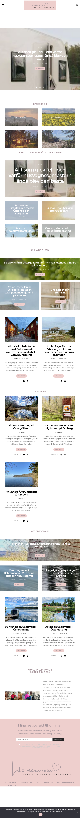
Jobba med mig (26, 783)
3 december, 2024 (44, 269)
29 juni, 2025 (58, 234)
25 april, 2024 (23, 299)
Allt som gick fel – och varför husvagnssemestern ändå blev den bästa (40, 55)
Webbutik (12, 785)
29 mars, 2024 (25, 633)
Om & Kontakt (10, 783)
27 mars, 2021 (65, 579)
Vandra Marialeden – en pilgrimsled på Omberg (59, 427)
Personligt (49, 783)
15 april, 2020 (21, 432)
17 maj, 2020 (21, 498)
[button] (36, 87)
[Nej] (77, 812)
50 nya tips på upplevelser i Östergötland (21, 628)
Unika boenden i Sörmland (61, 291)
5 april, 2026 (21, 216)
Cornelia (35, 63)
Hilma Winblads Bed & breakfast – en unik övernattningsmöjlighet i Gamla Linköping (21, 350)
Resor (40, 47)
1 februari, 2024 (64, 296)
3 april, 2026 (58, 214)
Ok (40, 815)
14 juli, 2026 (43, 63)
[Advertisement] (40, 16)
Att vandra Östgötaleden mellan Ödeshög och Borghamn (21, 209)
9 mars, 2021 (22, 579)
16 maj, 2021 (25, 358)
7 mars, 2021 (44, 550)
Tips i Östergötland (65, 783)
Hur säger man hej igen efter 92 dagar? (59, 209)
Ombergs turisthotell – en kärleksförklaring (58, 229)
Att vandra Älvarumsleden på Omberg (21, 493)
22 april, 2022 (63, 633)
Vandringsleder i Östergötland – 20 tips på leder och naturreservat (19, 573)
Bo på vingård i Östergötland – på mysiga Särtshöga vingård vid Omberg (40, 264)
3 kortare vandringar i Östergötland (21, 427)
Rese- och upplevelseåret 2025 (21, 229)
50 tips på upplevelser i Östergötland (58, 628)
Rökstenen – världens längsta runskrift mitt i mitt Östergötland (40, 545)
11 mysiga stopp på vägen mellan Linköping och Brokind (61, 573)
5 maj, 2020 (59, 432)
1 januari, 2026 (21, 234)
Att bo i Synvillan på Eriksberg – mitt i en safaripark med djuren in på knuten (19, 291)
